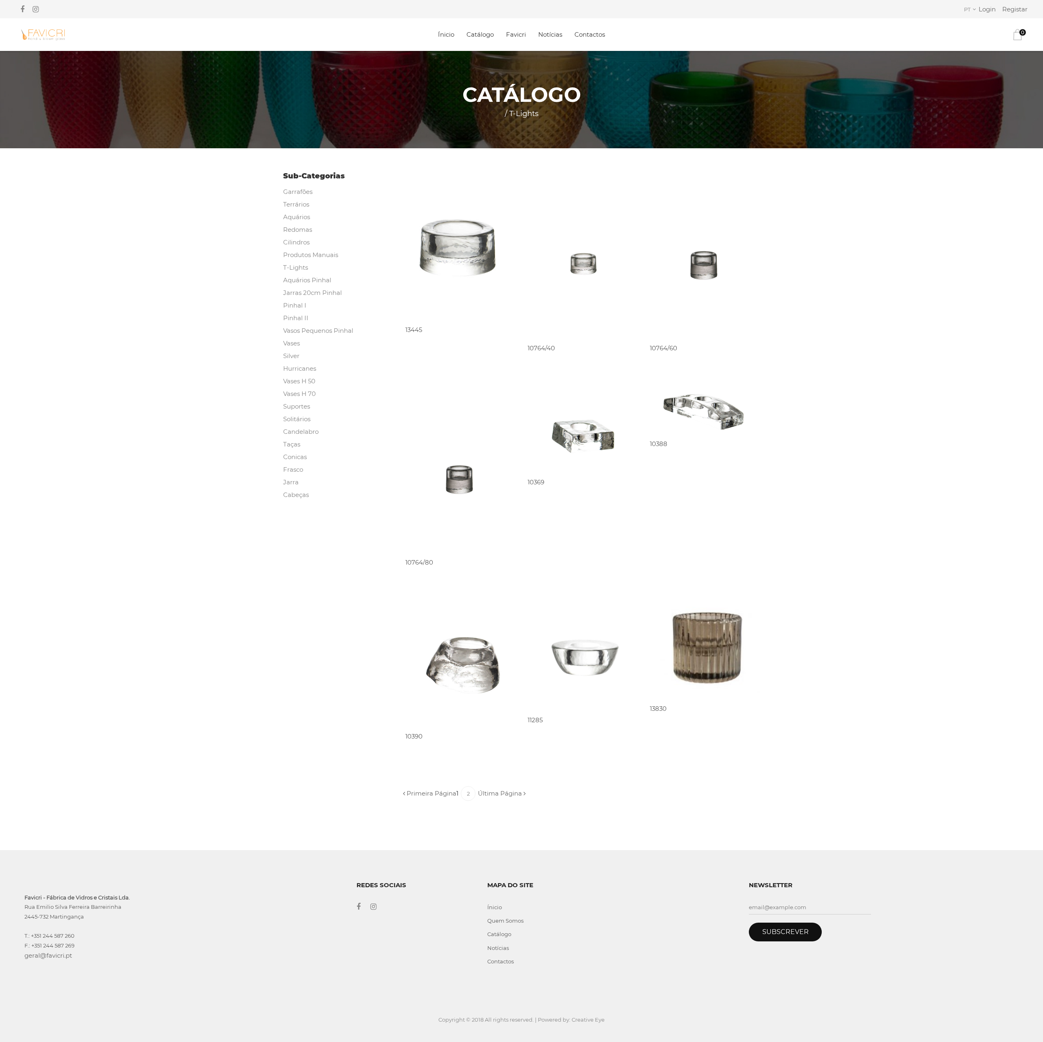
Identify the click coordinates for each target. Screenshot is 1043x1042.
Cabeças (296, 495)
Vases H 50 (299, 381)
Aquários (296, 217)
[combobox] (971, 9)
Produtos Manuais (310, 255)
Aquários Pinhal (307, 280)
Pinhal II (295, 318)
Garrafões (297, 192)
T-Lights (295, 267)
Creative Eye (588, 1019)
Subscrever (785, 932)
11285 (535, 720)
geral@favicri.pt (48, 955)
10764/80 (419, 562)
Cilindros (296, 242)
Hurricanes (299, 368)
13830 (658, 708)
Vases (291, 343)
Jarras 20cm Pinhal (312, 293)
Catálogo (480, 34)
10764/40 (541, 348)
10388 (658, 444)
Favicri (516, 34)
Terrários (296, 204)
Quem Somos (505, 920)
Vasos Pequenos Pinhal (318, 330)
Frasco (293, 469)
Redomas (297, 229)
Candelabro (301, 431)
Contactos (589, 34)
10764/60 (663, 348)
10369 (536, 482)
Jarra (291, 482)
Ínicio (446, 34)
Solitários (296, 419)
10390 (413, 736)
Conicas (295, 457)
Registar (1015, 9)
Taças (291, 444)
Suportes (296, 406)
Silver (291, 356)
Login (987, 9)
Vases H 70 (299, 394)
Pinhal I (294, 305)
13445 (413, 330)
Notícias (550, 34)
